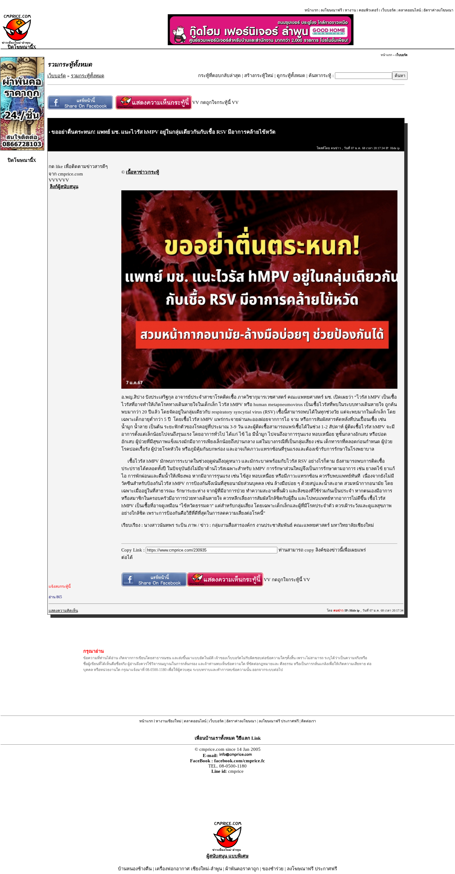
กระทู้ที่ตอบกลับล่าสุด (219, 75)
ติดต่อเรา (308, 721)
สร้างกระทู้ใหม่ (258, 75)
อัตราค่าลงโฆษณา (438, 10)
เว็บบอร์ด (388, 10)
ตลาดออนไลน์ (409, 10)
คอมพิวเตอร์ (368, 10)
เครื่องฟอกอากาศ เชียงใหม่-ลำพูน (188, 868)
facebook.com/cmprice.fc (239, 760)
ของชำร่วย (273, 868)
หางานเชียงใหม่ (168, 721)
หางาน (350, 10)
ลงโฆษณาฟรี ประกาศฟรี (279, 721)
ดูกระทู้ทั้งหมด (291, 75)
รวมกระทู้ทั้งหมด (87, 75)
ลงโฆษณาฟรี (331, 10)
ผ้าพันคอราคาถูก (242, 868)
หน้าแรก (311, 10)
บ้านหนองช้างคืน (135, 868)
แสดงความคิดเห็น (63, 610)
